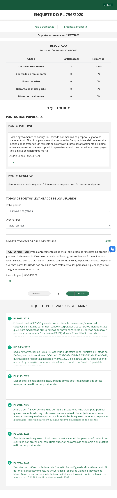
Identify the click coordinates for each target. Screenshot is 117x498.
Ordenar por (13, 219)
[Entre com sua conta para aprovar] (10, 162)
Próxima (82, 293)
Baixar (107, 241)
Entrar (107, 5)
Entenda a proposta (75, 26)
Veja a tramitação (44, 26)
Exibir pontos (13, 205)
